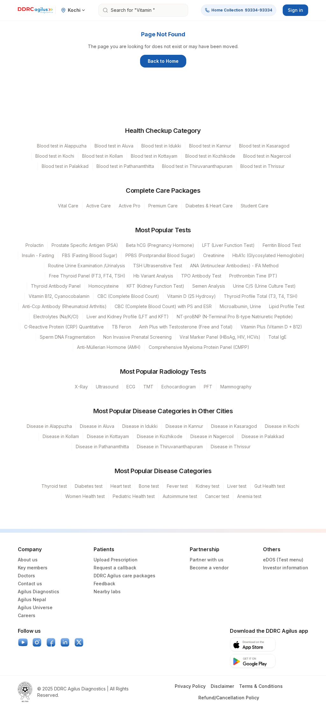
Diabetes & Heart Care (209, 205)
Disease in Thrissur (231, 446)
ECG (130, 386)
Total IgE (277, 337)
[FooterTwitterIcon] (79, 642)
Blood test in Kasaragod (264, 145)
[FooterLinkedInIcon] (65, 642)
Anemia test (249, 496)
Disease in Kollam (61, 436)
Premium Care (163, 205)
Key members (32, 567)
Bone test (149, 486)
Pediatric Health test (134, 496)
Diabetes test (89, 486)
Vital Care (68, 205)
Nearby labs (107, 591)
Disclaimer (222, 686)
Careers (26, 615)
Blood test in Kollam (102, 156)
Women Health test (85, 496)
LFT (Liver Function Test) (228, 245)
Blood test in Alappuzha (62, 145)
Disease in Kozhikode (159, 436)
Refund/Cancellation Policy (228, 697)
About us (28, 559)
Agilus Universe (35, 607)
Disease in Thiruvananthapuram (170, 446)
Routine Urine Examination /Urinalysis (86, 265)
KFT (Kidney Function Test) (155, 286)
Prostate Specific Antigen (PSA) (85, 245)
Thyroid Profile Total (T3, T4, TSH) (261, 296)
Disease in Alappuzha (49, 426)
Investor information (285, 567)
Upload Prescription (116, 559)
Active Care (98, 205)
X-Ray (81, 386)
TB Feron (121, 326)
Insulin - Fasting (38, 255)
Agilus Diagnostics (38, 591)
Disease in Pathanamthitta (102, 446)
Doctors (26, 575)
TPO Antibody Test (201, 275)
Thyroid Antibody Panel (56, 286)
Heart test (120, 486)
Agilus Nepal (32, 599)
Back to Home (163, 61)
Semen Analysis (208, 286)
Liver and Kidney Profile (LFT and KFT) (128, 316)
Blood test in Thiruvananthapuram (197, 166)
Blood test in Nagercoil (267, 156)
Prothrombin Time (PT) (253, 275)
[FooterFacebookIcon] (51, 642)
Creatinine (213, 255)
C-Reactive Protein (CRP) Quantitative (64, 326)
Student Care (254, 205)
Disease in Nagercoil (212, 436)
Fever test (177, 486)
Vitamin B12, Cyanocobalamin (59, 296)
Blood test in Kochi (54, 156)
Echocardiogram (178, 386)
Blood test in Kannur (210, 145)
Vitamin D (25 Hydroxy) (191, 296)
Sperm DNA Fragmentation (67, 337)
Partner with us (206, 559)
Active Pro (129, 205)
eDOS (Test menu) (283, 559)
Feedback (104, 583)
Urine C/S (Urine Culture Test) (264, 286)
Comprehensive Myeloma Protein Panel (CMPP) (199, 347)
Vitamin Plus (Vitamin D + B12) (271, 326)
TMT (148, 386)
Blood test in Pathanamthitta (125, 166)
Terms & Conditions (261, 686)
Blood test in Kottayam (154, 156)
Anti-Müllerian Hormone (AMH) (109, 347)
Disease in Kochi (282, 426)
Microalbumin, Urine (240, 306)
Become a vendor (209, 567)
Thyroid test (54, 486)
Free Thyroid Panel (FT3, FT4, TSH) (87, 275)
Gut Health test (269, 486)
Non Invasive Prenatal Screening (137, 337)
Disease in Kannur (184, 426)
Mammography (236, 386)
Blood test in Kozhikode (210, 156)
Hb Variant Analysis (153, 275)
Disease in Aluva (97, 426)
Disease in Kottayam (108, 436)
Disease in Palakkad (263, 436)
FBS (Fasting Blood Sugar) (89, 255)
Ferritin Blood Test (282, 245)
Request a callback (115, 567)
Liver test (236, 486)
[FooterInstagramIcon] (37, 642)
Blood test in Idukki (161, 145)
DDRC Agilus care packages (124, 575)
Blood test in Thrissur (262, 166)
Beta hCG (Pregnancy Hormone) (160, 245)
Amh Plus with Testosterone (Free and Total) (186, 326)
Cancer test (217, 496)
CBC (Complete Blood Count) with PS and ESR (163, 306)
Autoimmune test (180, 496)
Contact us (30, 583)
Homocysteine (104, 286)
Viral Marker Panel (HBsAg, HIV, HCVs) (220, 337)
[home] (35, 10)
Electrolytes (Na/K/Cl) (56, 316)
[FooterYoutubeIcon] (23, 642)
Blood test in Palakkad (65, 166)
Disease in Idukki (140, 426)
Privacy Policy (190, 686)
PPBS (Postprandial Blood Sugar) (160, 255)
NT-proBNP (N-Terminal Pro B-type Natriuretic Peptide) (235, 316)
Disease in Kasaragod (234, 426)
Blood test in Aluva (114, 145)
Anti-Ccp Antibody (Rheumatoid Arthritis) (64, 306)
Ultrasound (107, 386)
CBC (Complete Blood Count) (128, 296)
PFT (208, 386)
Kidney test (207, 486)
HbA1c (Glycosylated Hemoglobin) (268, 255)
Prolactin (34, 245)
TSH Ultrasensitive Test (157, 265)
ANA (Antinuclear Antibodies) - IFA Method (234, 265)
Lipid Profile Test (286, 306)
